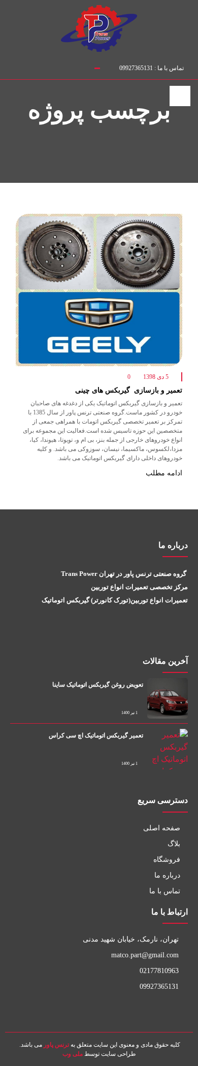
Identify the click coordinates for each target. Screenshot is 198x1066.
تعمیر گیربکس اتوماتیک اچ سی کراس (96, 735)
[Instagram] (9, 66)
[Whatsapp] (168, 635)
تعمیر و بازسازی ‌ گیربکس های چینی (128, 390)
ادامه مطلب (163, 473)
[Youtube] (182, 635)
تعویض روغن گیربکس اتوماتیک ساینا (97, 684)
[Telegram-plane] (155, 635)
